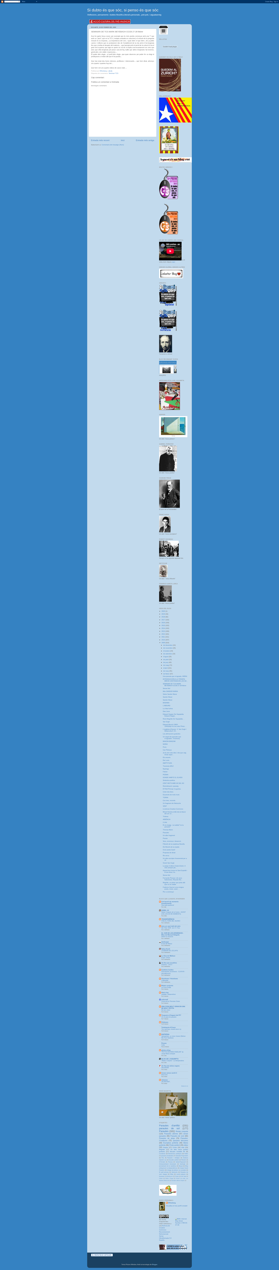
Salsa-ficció (165, 949)
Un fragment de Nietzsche (172, 803)
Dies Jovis (166, 711)
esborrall (164, 999)
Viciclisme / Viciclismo (169, 978)
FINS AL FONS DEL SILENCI (170, 921)
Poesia (165, 838)
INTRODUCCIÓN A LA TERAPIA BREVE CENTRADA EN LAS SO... (175, 680)
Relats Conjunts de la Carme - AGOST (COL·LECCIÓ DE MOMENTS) (173, 913)
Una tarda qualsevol (167, 905)
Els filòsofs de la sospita (171, 847)
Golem (161, 1178)
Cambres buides (167, 970)
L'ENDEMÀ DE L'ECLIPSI (169, 950)
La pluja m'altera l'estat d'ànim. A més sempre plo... (174, 866)
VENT (165, 806)
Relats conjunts (167, 985)
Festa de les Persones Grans (170, 1001)
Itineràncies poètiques (175, 1153)
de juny (166, 662)
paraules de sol (169, 1128)
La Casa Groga (166, 987)
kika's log (164, 992)
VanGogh (182, 1164)
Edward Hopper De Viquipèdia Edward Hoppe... (173, 715)
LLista (165, 822)
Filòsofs (183, 1160)
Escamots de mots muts (171, 795)
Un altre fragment (169, 835)
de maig (166, 665)
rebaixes (164, 1080)
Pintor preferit (174, 1145)
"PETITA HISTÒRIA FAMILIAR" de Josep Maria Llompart (172, 1053)
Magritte (162, 1149)
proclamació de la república (167, 1166)
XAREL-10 (165, 910)
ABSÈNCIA (166, 819)
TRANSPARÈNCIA (167, 919)
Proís (164, 747)
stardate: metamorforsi (168, 994)
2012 (163, 634)
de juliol (166, 659)
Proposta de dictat (169, 852)
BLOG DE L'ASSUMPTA (170, 1059)
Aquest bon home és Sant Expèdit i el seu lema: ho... (175, 871)
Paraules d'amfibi (169, 1125)
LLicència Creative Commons (173, 809)
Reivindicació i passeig (170, 786)
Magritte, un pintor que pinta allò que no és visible (174, 883)
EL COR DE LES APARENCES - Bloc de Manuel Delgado (172, 934)
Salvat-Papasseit (181, 1162)
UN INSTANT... (166, 1081)
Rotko (186, 1153)
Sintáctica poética (169, 780)
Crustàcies (162, 1153)
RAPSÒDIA (165, 1034)
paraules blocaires (180, 1140)
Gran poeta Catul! (169, 850)
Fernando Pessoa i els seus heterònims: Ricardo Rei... (172, 879)
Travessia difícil (168, 766)
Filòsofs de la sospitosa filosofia (174, 844)
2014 (163, 628)
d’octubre (166, 651)
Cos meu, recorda (169, 800)
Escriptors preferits (170, 1143)
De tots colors (165, 1010)
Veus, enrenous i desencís (172, 841)
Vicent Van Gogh (168, 863)
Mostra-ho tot (184, 1086)
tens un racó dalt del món (170, 926)
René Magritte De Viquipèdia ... (173, 719)
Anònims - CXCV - (167, 964)
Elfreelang (172, 1203)
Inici (123, 140)
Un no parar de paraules (168, 1017)
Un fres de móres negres (170, 1066)
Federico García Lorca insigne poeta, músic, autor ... (173, 888)
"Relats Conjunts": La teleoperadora (172, 1060)
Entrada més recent (100, 140)
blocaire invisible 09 (177, 1151)
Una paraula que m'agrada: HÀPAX (175, 676)
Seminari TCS (113, 73)
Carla (163, 1045)
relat (182, 1147)
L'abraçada (164, 980)
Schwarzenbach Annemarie (167, 1164)
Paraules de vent (177, 1136)
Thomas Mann (168, 830)
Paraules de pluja (167, 1138)
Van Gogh (166, 722)
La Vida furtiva (168, 708)
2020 (163, 611)
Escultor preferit (174, 1160)
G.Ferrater (162, 1162)
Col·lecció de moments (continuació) (170, 902)
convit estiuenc (181, 1174)
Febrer (165, 772)
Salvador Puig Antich (182, 1156)
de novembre (168, 648)
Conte (175, 1147)
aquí (173, 262)
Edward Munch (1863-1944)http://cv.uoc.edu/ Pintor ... (174, 725)
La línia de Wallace (168, 956)
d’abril (165, 668)
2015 (163, 625)
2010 (163, 640)
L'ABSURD (166, 705)
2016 (163, 622)
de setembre (167, 654)
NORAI (165, 744)
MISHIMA (166, 703)
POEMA (165, 774)
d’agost (166, 656)
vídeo (186, 1145)
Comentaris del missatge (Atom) (113, 145)
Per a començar (168, 892)
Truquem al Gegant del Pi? (171, 1015)
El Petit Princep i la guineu (172, 789)
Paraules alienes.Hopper (177, 1180)
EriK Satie (183, 1176)
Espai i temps (165, 957)
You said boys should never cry (171, 1029)
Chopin (177, 1176)
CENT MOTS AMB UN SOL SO (173, 783)
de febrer (166, 674)
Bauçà (181, 1166)
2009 (163, 642)
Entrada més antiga (145, 140)
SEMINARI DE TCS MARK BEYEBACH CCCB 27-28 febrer (174, 684)
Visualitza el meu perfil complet (176, 1206)
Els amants (166, 757)
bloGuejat (165, 942)
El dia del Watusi (166, 943)
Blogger (154, 1264)
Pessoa (170, 1162)
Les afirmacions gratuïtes (171, 734)
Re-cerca (166, 855)
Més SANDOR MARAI (170, 691)
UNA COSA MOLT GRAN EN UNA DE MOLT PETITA (173, 1007)
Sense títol (166, 688)
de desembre (168, 645)
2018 (163, 617)
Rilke (171, 1174)
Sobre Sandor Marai (170, 694)
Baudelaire (162, 1176)
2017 (163, 620)
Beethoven (170, 1176)
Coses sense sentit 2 (169, 1073)
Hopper (165, 1147)
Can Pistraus (167, 750)
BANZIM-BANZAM (169, 741)
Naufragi (166, 769)
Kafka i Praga (169, 1178)
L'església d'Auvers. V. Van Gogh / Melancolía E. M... (174, 730)
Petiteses (164, 1022)
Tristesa (165, 816)
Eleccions (164, 1075)
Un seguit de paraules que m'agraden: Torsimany (172, 737)
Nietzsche (175, 1172)
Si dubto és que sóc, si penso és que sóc (122, 10)
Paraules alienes (171, 1134)
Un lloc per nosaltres (169, 963)
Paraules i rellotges (173, 1158)
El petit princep (164, 1172)
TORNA (165, 797)
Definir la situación (167, 936)
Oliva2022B (165, 1067)
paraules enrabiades (167, 1156)
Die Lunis (166, 760)
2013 (163, 631)
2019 (163, 614)
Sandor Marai (167, 697)
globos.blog (165, 1050)
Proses (164, 1043)
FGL (163, 1158)
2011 (163, 637)
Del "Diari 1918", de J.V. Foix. (170, 928)
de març (166, 671)
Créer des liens (168, 792)
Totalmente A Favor (168, 1027)
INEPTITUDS (167, 763)
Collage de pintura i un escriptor (176, 1170)
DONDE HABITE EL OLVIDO (172, 777)
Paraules (166, 832)
